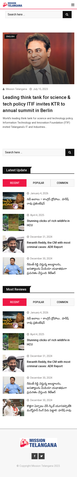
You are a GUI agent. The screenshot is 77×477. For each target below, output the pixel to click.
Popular (38, 183)
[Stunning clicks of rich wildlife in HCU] (13, 222)
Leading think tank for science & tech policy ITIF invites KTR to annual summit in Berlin (36, 104)
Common (62, 183)
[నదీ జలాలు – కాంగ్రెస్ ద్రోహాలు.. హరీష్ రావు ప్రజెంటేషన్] (13, 200)
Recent (14, 183)
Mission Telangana (16, 89)
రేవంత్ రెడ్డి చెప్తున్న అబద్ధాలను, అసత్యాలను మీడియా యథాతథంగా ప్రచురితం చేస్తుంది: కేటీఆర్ (47, 269)
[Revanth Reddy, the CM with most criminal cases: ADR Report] (13, 244)
